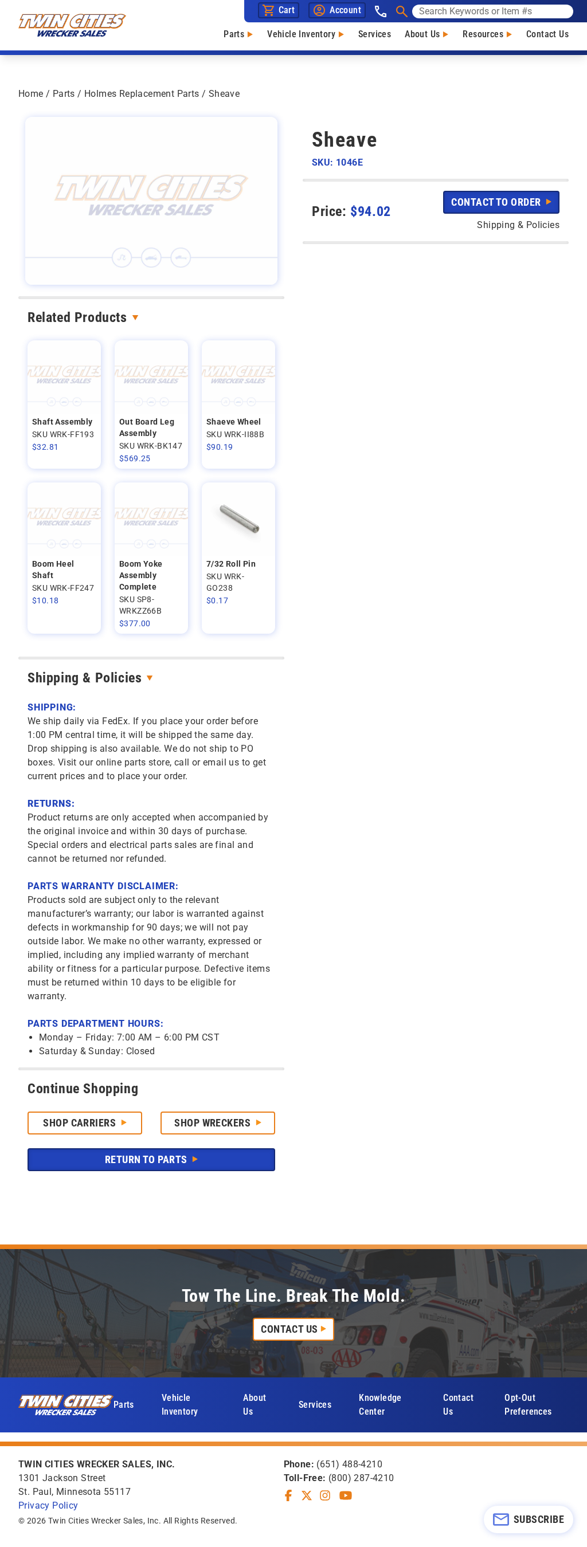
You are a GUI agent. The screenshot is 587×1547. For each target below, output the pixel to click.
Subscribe (539, 1519)
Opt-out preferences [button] (527, 1404)
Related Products (77, 317)
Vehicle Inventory (301, 34)
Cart (287, 10)
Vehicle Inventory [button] (180, 1404)
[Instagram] (325, 1495)
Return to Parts (147, 1159)
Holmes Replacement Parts (141, 93)
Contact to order (497, 202)
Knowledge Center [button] (380, 1404)
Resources (483, 34)
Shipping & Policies (85, 678)
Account (345, 10)
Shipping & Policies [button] (518, 224)
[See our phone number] (380, 11)
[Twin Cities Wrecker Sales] (72, 25)
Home (31, 93)
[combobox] (492, 11)
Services (374, 34)
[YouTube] (346, 1495)
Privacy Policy (48, 1505)
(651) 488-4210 (349, 1464)
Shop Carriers (80, 1123)
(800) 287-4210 (361, 1478)
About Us (422, 34)
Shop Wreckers (213, 1123)
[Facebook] (288, 1495)
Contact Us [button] (458, 1404)
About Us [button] (254, 1404)
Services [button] (315, 1404)
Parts (234, 34)
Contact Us (547, 34)
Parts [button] (124, 1404)
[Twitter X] (306, 1495)
